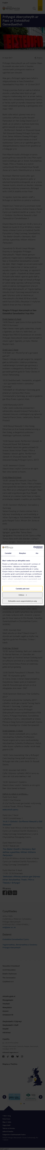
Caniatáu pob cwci (22, 589)
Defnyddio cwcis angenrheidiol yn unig (22, 601)
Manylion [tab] (22, 553)
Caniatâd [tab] (8, 553)
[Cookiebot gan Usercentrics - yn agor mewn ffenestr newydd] (33, 547)
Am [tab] (37, 553)
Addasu (21, 595)
